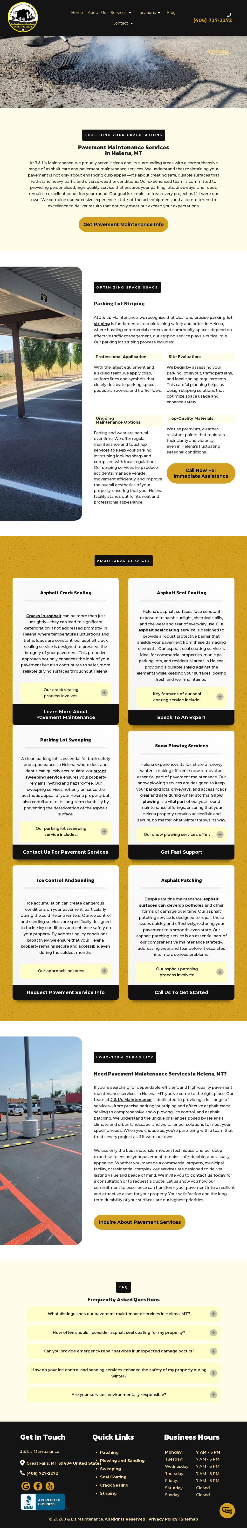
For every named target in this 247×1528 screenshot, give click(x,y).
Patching (109, 1452)
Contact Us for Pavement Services (65, 852)
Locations (146, 12)
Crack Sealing (114, 1485)
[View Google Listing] (25, 1490)
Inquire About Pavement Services (140, 1222)
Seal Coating (113, 1477)
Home (77, 12)
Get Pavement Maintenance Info (123, 224)
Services (118, 12)
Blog (171, 12)
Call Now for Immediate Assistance (201, 473)
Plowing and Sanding (122, 1460)
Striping (108, 1493)
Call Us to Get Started (181, 992)
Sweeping (110, 1469)
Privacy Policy (163, 1519)
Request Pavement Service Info (66, 992)
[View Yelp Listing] (49, 1490)
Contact (120, 23)
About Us (97, 12)
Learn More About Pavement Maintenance (65, 714)
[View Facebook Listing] (37, 1490)
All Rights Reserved (125, 1519)
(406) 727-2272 (42, 1473)
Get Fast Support (181, 852)
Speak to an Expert (181, 717)
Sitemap (189, 1519)
